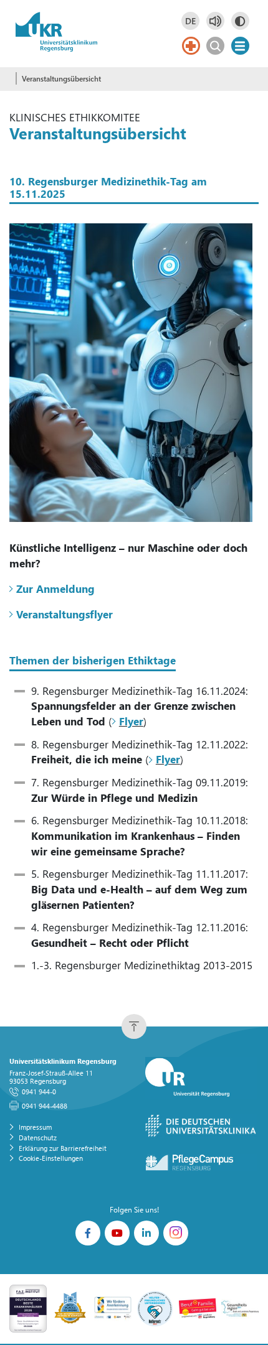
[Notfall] (191, 46)
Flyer (131, 721)
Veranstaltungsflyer (66, 614)
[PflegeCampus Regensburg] (201, 1162)
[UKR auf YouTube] (117, 1233)
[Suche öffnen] (215, 46)
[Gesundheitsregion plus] (240, 1308)
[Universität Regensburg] (201, 1078)
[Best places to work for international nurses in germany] (70, 1308)
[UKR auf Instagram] (175, 1233)
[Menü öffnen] (240, 46)
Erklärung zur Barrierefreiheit (63, 1148)
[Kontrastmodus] (240, 21)
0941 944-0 (39, 1091)
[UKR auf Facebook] (87, 1233)
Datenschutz (38, 1137)
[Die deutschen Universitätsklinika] (201, 1126)
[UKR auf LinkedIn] (146, 1233)
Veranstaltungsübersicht (61, 78)
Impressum (35, 1127)
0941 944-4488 (44, 1106)
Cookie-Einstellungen (51, 1158)
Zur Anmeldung (55, 589)
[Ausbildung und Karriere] (113, 1308)
